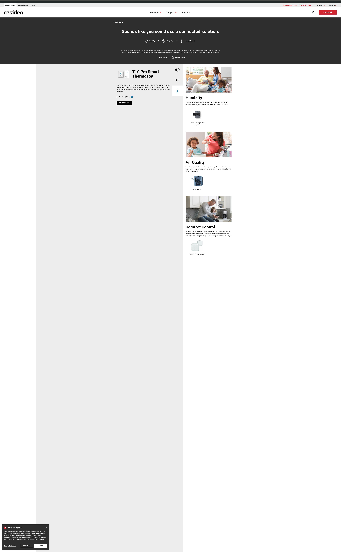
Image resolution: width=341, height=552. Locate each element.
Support (170, 12)
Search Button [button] (313, 12)
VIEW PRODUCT (124, 103)
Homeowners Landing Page (9, 12)
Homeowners (10, 5)
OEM (33, 5)
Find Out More (197, 117)
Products (154, 12)
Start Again (119, 22)
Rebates (186, 12)
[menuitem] (155, 12)
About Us (332, 5)
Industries (321, 5)
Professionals (23, 5)
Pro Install (327, 12)
